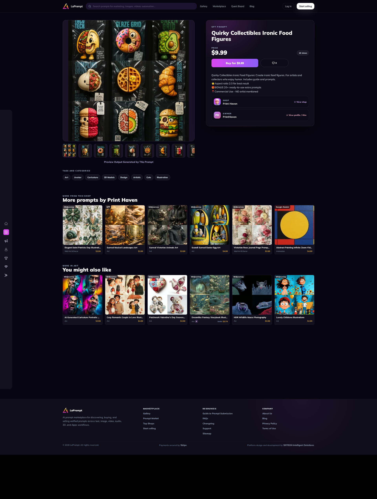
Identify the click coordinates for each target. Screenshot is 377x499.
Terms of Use (269, 428)
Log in (288, 6)
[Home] (6, 223)
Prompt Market (151, 418)
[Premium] (6, 267)
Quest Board (237, 6)
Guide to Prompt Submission (218, 413)
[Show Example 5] (147, 150)
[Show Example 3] (116, 150)
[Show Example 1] (85, 150)
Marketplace (219, 6)
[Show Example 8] (194, 150)
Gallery (203, 6)
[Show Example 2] (100, 150)
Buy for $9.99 (235, 63)
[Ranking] (6, 258)
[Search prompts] (89, 6)
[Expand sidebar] (6, 275)
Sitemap (207, 433)
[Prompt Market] (6, 232)
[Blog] (6, 241)
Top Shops (148, 423)
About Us (267, 413)
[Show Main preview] (69, 150)
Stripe (183, 445)
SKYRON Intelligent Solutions (298, 445)
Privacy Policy (269, 423)
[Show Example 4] (132, 150)
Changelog (208, 423)
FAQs (205, 418)
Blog (252, 6)
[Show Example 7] (178, 150)
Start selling (149, 428)
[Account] (6, 249)
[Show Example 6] (163, 150)
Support (207, 428)
